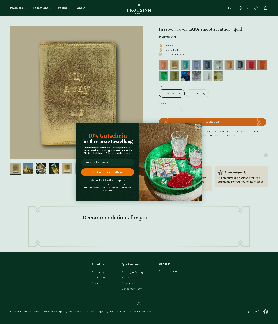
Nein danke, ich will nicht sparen (107, 180)
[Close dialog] (197, 127)
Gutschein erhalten (107, 172)
